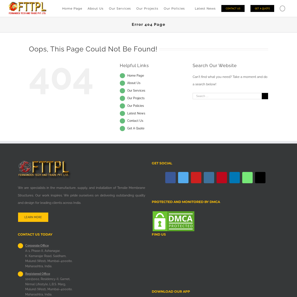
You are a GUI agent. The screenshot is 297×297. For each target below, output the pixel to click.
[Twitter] (183, 177)
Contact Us (135, 120)
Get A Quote (135, 128)
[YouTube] (196, 177)
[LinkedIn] (234, 177)
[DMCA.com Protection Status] (173, 214)
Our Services (136, 90)
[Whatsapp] (247, 177)
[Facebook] (170, 177)
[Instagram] (209, 177)
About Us (133, 83)
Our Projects (136, 98)
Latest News (136, 113)
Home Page (135, 75)
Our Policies (135, 105)
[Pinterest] (222, 177)
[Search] (282, 8)
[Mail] (260, 177)
